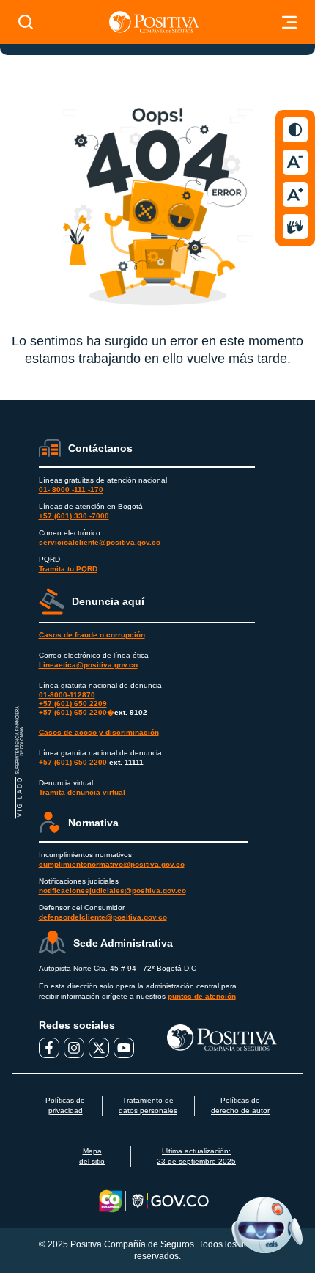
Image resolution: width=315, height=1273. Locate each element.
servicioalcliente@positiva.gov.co (99, 542)
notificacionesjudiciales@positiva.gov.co (112, 891)
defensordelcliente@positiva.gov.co (103, 917)
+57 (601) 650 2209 (73, 704)
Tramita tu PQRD (68, 569)
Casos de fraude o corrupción (92, 635)
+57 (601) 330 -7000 (74, 516)
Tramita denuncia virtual (82, 792)
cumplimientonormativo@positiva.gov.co (112, 864)
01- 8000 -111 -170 (71, 489)
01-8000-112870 (67, 695)
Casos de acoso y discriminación (99, 732)
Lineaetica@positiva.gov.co (88, 665)
